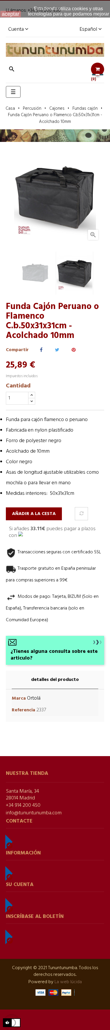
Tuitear (57, 350)
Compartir (41, 350)
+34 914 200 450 (23, 805)
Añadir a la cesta (34, 514)
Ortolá (33, 698)
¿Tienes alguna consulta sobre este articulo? (54, 654)
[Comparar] (81, 513)
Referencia (23, 710)
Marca (19, 698)
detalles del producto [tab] (55, 680)
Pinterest (74, 350)
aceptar (10, 14)
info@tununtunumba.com (34, 813)
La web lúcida (68, 982)
